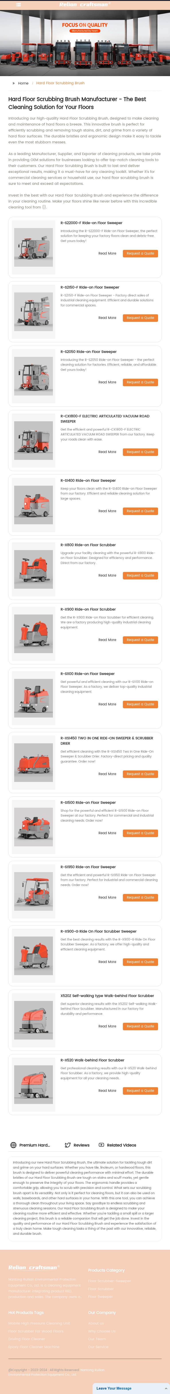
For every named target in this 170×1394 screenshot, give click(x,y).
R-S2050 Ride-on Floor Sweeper (89, 352)
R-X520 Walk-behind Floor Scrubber (92, 1060)
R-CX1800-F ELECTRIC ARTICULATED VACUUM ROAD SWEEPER (105, 418)
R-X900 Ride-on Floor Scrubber (88, 609)
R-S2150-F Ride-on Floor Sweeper (90, 287)
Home (23, 83)
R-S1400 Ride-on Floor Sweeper (88, 480)
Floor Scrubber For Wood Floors (35, 1331)
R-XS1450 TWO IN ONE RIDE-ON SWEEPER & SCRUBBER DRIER (107, 740)
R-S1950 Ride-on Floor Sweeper (88, 867)
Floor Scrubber (101, 1289)
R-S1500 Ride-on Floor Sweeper (88, 803)
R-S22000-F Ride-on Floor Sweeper (91, 223)
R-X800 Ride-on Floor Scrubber (88, 545)
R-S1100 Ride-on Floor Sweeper (88, 674)
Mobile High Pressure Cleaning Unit (39, 1323)
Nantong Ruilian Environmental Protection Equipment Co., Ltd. (56, 1372)
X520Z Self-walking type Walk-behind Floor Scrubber (107, 996)
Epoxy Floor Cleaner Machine (34, 1347)
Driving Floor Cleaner (26, 1339)
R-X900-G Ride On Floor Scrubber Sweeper (99, 931)
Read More (107, 253)
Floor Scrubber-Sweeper (109, 1281)
